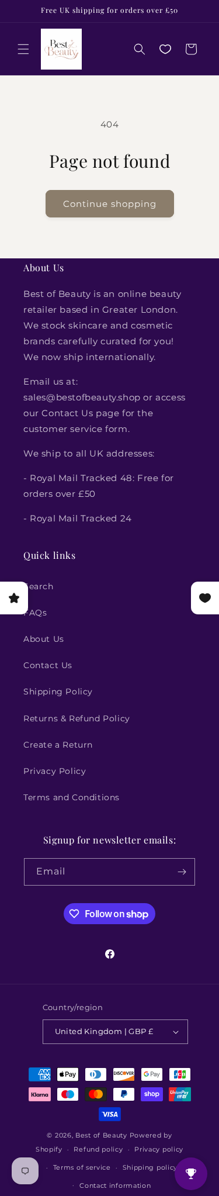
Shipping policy (150, 1167)
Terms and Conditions (71, 797)
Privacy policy (158, 1149)
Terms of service (82, 1167)
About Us (43, 639)
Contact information (115, 1185)
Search (38, 586)
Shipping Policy (58, 691)
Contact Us (47, 665)
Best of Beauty (101, 1135)
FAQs (35, 612)
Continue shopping (110, 203)
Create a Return (58, 744)
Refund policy (98, 1149)
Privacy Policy (54, 771)
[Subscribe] (181, 872)
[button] (23, 49)
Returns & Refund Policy (76, 718)
